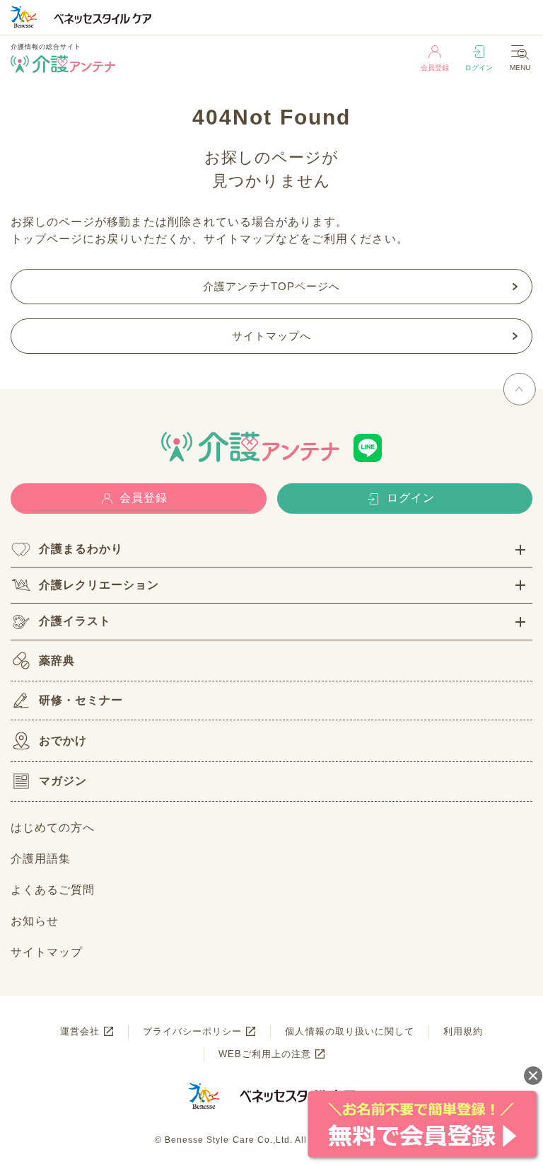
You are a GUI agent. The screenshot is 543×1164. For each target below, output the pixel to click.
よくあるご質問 (53, 890)
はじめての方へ (53, 828)
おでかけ (63, 740)
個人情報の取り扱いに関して (349, 1031)
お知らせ (35, 921)
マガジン (63, 781)
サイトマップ (47, 952)
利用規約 (463, 1031)
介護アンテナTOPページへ (272, 286)
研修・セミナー (81, 700)
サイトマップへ (271, 336)
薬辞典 (57, 661)
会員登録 (435, 67)
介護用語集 (41, 859)
